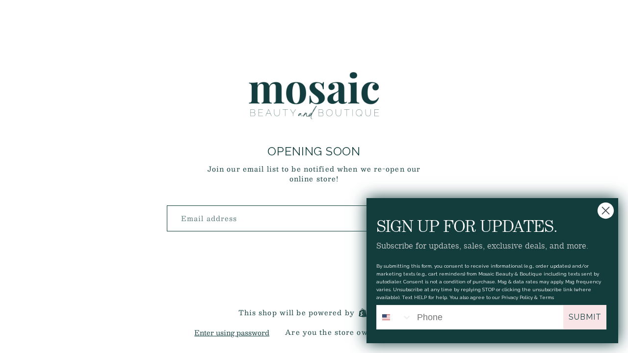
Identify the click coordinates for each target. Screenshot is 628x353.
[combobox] (394, 317)
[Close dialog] (605, 210)
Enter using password (231, 332)
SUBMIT (585, 317)
